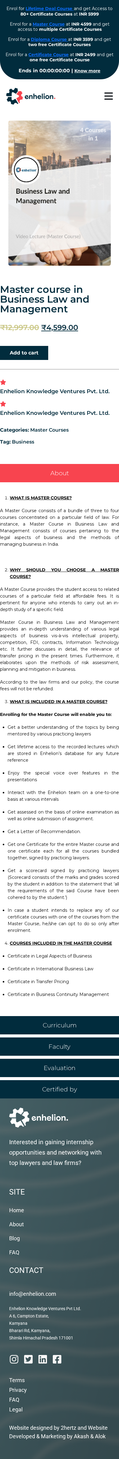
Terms (17, 1380)
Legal (16, 1409)
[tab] (59, 473)
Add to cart (24, 353)
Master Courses (49, 430)
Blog (14, 1238)
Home (16, 1210)
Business (23, 442)
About (16, 1224)
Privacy (18, 1390)
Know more (87, 71)
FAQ (14, 1252)
